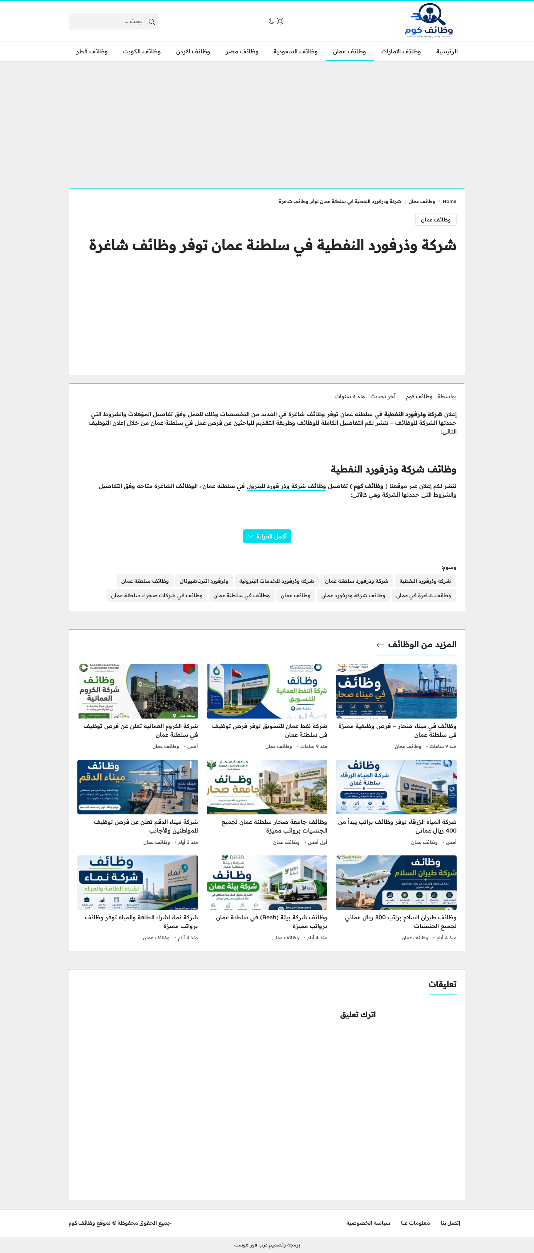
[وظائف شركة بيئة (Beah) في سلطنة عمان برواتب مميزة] (267, 899)
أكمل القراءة (271, 536)
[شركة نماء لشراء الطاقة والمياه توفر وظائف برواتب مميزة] (137, 899)
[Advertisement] (267, 120)
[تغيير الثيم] (275, 21)
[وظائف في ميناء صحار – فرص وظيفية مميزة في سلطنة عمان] (396, 707)
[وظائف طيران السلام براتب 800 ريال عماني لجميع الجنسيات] (396, 899)
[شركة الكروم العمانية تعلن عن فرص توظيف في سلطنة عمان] (137, 707)
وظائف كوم (419, 396)
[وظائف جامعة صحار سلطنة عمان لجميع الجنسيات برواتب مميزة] (267, 803)
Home (450, 201)
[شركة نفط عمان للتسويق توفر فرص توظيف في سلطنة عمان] (267, 707)
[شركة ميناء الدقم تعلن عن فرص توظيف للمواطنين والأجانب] (137, 803)
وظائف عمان (422, 201)
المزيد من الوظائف (422, 644)
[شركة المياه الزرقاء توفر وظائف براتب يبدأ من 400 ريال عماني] (396, 803)
